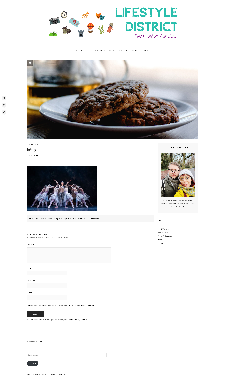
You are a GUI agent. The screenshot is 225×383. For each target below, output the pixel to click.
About (135, 50)
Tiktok (4, 112)
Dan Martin (33, 156)
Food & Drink (99, 50)
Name (29, 268)
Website (30, 293)
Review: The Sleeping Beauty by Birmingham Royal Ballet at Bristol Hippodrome (65, 218)
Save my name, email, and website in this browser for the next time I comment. (61, 305)
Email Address (32, 280)
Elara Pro (30, 374)
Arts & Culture (81, 50)
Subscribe (32, 363)
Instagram (4, 105)
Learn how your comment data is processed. (71, 319)
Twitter (4, 98)
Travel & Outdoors (118, 50)
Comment (31, 245)
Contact (146, 50)
